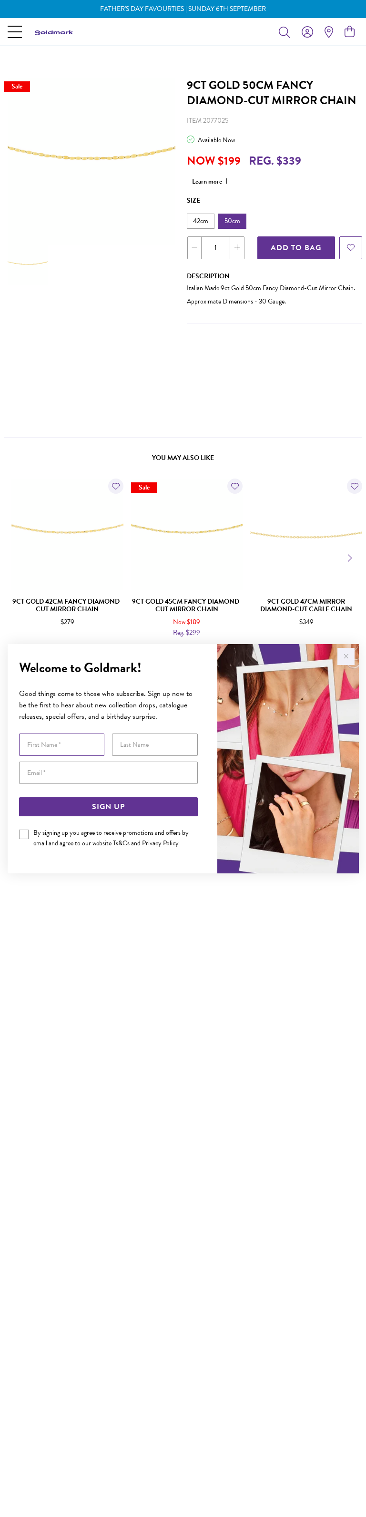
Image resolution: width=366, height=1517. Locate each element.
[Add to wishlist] (350, 247)
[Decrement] (195, 248)
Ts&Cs (121, 843)
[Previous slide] (15, 557)
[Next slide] (350, 557)
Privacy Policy (160, 843)
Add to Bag (296, 248)
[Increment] (237, 248)
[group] (183, 9)
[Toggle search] (286, 31)
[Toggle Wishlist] (115, 486)
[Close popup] (346, 656)
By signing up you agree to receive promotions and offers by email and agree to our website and (111, 838)
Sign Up (108, 806)
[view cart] (350, 31)
